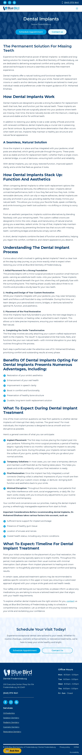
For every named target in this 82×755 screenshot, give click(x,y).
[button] (77, 8)
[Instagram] (9, 2)
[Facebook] (5, 2)
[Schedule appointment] (12, 750)
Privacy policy (65, 747)
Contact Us (57, 650)
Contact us (57, 32)
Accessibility (74, 752)
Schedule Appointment (31, 32)
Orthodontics (9, 713)
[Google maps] (14, 2)
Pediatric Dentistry (11, 722)
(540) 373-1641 (71, 2)
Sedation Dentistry (11, 718)
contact (70, 601)
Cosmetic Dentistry (11, 727)
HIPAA (76, 747)
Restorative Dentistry (12, 732)
